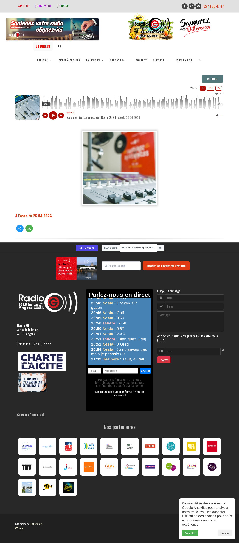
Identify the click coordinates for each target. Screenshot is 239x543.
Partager (86, 248)
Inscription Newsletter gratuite (166, 266)
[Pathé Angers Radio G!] (47, 487)
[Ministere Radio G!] (109, 446)
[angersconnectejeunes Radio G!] (68, 466)
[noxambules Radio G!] (150, 466)
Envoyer (164, 360)
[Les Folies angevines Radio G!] (211, 466)
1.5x (210, 88)
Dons (25, 6)
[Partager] (20, 228)
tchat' (64, 6)
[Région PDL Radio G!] (88, 446)
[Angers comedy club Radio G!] (68, 487)
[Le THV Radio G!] (27, 466)
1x (203, 88)
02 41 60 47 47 (213, 6)
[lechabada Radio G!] (211, 446)
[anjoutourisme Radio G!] (170, 466)
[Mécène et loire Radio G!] (47, 446)
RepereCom (36, 524)
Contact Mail (37, 414)
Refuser (225, 532)
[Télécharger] (29, 228)
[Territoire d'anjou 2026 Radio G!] (27, 446)
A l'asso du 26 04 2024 (33, 216)
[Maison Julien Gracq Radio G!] (47, 466)
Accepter (190, 532)
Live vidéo (44, 6)
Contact (141, 60)
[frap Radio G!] (170, 446)
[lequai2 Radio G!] (191, 446)
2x (219, 88)
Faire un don (184, 60)
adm (20, 528)
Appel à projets (69, 60)
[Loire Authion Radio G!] (27, 487)
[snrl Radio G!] (150, 446)
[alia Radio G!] (109, 466)
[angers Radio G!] (68, 446)
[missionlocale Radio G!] (129, 466)
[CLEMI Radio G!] (191, 466)
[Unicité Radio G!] (88, 466)
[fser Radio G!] (129, 446)
